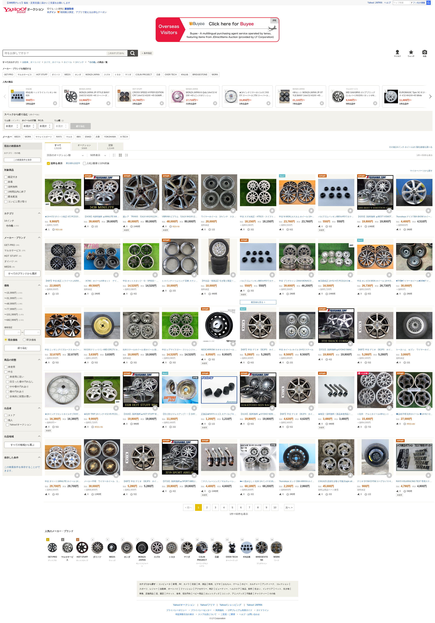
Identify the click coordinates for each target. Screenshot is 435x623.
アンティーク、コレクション (275, 584)
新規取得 (69, 8)
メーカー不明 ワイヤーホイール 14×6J (102, 481)
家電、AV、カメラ (181, 584)
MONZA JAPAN (92, 74)
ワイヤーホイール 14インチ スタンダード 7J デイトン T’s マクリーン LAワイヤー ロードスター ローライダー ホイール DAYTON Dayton (219, 216)
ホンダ (78, 74)
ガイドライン (262, 610)
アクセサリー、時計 (204, 589)
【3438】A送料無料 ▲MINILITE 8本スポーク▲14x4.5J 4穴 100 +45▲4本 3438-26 (102, 216)
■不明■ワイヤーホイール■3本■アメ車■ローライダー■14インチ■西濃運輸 (414, 281)
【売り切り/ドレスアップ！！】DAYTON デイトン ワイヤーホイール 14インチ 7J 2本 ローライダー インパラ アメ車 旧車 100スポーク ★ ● (180, 414)
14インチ (79, 62)
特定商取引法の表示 (185, 614)
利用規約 (220, 610)
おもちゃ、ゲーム (231, 584)
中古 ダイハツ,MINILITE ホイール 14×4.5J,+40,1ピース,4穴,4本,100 (63, 481)
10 (275, 507)
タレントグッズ (212, 593)
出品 (424, 56)
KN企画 (184, 74)
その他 (92, 62)
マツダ (128, 74)
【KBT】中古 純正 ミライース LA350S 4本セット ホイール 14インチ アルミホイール (63, 281)
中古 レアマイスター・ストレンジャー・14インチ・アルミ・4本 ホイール (180, 349)
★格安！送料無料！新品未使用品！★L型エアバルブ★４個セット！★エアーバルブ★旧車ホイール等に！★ (336, 414)
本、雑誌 (202, 584)
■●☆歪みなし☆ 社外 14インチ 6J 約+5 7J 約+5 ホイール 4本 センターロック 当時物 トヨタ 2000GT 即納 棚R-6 (258, 481)
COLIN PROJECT (144, 74)
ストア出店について (207, 614)
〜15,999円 (13, 292)
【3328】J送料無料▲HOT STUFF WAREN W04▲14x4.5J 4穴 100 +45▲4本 (141, 414)
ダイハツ (56, 74)
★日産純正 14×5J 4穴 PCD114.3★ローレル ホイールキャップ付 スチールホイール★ (336, 281)
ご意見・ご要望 (228, 614)
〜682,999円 (14, 320)
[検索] (428, 3)
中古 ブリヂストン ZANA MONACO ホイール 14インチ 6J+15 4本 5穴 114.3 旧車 (297, 281)
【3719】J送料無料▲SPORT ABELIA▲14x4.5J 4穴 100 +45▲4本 (180, 481)
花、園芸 (160, 593)
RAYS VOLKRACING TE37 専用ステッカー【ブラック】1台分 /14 (414, 481)
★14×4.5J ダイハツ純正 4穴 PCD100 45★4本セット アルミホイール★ (63, 216)
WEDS (67, 74)
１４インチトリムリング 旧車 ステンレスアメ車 (180, 281)
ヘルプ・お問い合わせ (249, 614)
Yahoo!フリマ (207, 604)
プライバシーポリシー (176, 610)
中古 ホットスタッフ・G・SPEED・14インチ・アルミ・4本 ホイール (141, 281)
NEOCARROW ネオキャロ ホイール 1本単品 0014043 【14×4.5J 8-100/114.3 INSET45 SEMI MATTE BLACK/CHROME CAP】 (219, 349)
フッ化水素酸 (419, 3)
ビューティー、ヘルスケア (227, 589)
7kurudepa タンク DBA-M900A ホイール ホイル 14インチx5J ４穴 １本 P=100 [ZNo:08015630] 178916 (297, 481)
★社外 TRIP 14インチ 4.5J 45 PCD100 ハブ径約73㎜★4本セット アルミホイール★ (102, 414)
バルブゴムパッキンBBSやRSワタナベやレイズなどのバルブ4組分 (336, 216)
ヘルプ (387, 2)
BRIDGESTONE (200, 74)
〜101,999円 (14, 314)
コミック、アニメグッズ (233, 593)
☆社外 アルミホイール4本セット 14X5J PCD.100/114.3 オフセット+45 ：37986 (375, 414)
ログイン (51, 12)
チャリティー (261, 593)
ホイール (68, 62)
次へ (429, 96)
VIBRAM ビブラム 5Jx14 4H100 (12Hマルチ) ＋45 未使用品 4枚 (180, 216)
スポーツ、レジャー (148, 589)
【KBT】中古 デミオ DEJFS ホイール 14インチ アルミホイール (258, 349)
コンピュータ (164, 584)
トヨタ (118, 74)
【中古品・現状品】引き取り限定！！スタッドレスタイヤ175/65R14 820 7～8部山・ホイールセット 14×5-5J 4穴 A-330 (219, 281)
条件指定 (146, 53)
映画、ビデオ (214, 584)
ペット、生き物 (282, 589)
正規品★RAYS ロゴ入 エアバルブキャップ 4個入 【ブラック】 (219, 414)
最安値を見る (257, 302)
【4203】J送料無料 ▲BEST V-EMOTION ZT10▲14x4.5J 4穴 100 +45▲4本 (375, 216)
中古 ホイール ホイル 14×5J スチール (296, 349)
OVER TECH (171, 74)
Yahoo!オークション (184, 604)
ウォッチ (411, 56)
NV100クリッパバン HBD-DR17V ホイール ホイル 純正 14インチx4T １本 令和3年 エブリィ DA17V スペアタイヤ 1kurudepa (102, 349)
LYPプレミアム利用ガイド (240, 610)
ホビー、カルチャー (250, 584)
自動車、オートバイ (31, 62)
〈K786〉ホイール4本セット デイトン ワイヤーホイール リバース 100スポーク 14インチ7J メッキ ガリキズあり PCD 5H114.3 (102, 281)
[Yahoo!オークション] (24, 8)
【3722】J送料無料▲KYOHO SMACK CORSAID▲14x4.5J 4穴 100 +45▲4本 (336, 349)
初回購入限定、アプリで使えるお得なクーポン (83, 12)
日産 (158, 74)
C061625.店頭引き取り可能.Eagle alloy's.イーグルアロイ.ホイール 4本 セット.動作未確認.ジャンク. (336, 481)
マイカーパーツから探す (421, 171)
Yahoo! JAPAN (375, 2)
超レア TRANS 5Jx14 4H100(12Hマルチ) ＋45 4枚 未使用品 (141, 216)
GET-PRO (8, 74)
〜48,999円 (13, 303)
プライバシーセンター (201, 610)
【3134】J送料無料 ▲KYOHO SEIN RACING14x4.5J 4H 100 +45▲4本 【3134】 (258, 414)
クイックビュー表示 (126, 155)
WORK (215, 74)
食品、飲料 (247, 589)
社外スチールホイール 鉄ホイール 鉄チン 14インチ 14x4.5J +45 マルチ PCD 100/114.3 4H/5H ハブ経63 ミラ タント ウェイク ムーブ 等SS (141, 349)
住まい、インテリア (264, 589)
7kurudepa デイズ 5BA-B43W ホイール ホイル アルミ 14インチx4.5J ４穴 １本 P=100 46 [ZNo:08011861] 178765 (414, 216)
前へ (5, 96)
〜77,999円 (13, 309)
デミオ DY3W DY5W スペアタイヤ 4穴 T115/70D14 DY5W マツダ (375, 481)
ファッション (186, 589)
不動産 (249, 593)
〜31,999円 (13, 298)
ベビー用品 (198, 593)
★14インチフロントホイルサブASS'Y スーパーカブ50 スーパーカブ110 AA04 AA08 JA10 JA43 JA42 (63, 414)
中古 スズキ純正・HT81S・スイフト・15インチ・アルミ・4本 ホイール (258, 216)
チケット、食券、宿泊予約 (178, 593)
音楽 (194, 584)
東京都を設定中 (73, 163)
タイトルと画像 (114, 155)
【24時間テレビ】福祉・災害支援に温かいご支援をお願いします (38, 3)
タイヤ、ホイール (52, 62)
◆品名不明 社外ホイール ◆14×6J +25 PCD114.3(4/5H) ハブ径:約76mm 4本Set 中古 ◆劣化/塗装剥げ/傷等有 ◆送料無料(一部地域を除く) (414, 414)
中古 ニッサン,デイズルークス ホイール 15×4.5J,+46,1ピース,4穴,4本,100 (63, 349)
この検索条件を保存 (22, 160)
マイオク (397, 56)
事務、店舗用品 (146, 593)
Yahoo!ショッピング (230, 604)
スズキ (107, 74)
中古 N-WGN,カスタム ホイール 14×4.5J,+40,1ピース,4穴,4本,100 (297, 216)
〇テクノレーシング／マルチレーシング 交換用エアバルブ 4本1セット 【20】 (219, 481)
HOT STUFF (41, 74)
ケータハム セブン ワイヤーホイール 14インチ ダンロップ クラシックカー (414, 349)
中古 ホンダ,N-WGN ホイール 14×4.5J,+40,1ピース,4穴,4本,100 (375, 281)
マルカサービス (25, 74)
